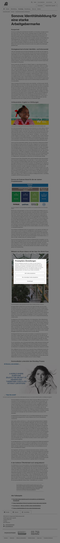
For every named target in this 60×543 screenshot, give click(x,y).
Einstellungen (30, 281)
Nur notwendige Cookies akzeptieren (30, 277)
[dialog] (30, 271)
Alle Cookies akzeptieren (30, 273)
